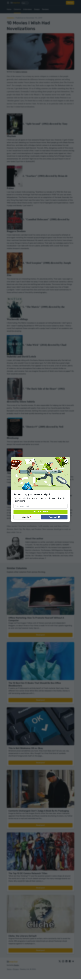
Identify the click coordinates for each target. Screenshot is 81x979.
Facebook (53, 517)
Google (25, 517)
